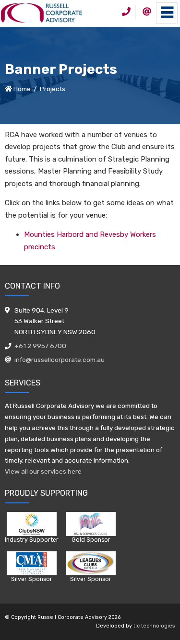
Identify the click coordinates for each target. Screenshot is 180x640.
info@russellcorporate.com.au (59, 359)
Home (22, 89)
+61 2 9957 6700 (40, 345)
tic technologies (154, 626)
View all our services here (43, 471)
